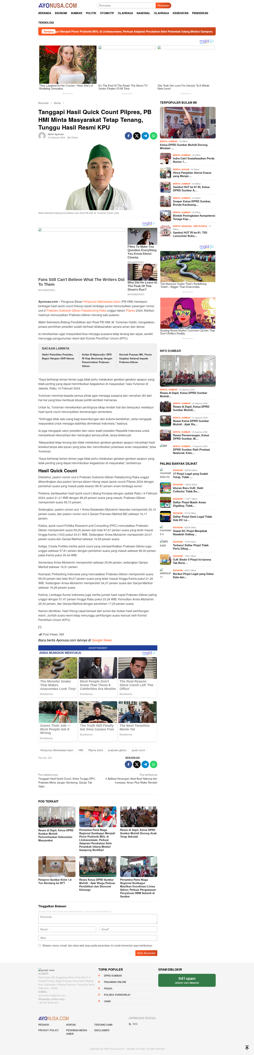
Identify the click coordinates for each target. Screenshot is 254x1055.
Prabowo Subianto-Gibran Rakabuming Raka (76, 310)
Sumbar (172, 141)
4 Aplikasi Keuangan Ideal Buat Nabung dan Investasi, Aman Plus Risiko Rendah (131, 778)
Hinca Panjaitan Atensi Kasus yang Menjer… (192, 174)
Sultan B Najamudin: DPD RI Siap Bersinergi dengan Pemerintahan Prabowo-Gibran (97, 360)
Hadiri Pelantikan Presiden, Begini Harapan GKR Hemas (58, 356)
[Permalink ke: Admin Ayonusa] (42, 135)
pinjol (108, 988)
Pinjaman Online (115, 982)
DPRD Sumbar (113, 975)
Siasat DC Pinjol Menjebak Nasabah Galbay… (190, 532)
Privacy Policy (48, 1030)
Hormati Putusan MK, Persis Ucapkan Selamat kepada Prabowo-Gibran (135, 358)
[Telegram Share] (145, 136)
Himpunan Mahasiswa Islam (101, 301)
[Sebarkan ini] (128, 136)
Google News (102, 640)
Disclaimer (101, 1030)
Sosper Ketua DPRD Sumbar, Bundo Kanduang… (192, 203)
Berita (163, 141)
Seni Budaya (200, 226)
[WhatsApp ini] (153, 136)
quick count (138, 750)
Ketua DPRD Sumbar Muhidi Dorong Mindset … (184, 146)
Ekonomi (178, 470)
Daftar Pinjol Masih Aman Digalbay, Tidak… (189, 504)
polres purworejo (117, 994)
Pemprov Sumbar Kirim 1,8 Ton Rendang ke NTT (55, 881)
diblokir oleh (190, 981)
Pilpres (130, 310)
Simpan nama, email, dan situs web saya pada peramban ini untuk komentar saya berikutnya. (97, 945)
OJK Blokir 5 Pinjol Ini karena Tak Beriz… (192, 561)
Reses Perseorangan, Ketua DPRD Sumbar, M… (191, 436)
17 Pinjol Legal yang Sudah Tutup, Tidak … (190, 475)
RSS (135, 1024)
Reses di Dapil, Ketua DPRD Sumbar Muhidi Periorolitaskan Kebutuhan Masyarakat (55, 835)
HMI (80, 750)
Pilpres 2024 (95, 750)
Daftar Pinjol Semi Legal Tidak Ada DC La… (192, 518)
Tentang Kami (103, 1024)
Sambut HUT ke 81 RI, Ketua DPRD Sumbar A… (191, 188)
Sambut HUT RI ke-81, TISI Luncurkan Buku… (190, 234)
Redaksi (43, 1024)
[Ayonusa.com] (57, 5)
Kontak (71, 1024)
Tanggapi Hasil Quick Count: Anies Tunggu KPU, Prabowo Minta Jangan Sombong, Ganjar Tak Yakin (66, 780)
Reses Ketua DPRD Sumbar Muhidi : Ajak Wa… (191, 422)
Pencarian (163, 5)
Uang (107, 1001)
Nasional (186, 226)
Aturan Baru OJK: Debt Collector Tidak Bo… (188, 489)
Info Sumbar (170, 351)
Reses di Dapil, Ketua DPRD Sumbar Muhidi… (183, 394)
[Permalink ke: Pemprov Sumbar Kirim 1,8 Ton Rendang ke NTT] (56, 866)
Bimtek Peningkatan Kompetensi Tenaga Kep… (194, 217)
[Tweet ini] (137, 136)
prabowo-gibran (117, 750)
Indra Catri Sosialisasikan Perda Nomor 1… (193, 160)
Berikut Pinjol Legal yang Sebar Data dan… (193, 575)
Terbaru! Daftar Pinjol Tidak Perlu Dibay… (191, 546)
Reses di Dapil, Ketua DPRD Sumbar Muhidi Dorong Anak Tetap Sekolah (138, 833)
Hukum (185, 169)
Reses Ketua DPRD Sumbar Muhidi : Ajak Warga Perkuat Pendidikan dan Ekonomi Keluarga (97, 884)
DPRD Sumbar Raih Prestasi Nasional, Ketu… (191, 451)
